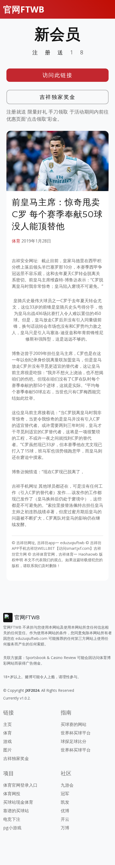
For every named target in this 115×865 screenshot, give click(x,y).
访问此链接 (58, 75)
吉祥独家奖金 (58, 96)
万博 (65, 828)
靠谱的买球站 (16, 811)
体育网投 (11, 794)
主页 (7, 724)
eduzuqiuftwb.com (31, 638)
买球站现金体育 (18, 802)
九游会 (67, 785)
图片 (7, 750)
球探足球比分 (73, 741)
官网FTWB (23, 9)
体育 (16, 241)
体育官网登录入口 (20, 785)
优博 (65, 811)
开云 (65, 819)
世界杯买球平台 (76, 733)
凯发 (65, 802)
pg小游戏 (12, 828)
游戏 (7, 741)
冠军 (65, 794)
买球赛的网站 (73, 724)
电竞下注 (11, 819)
